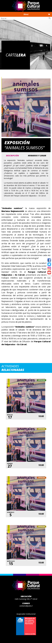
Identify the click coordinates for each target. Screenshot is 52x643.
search (49, 18)
